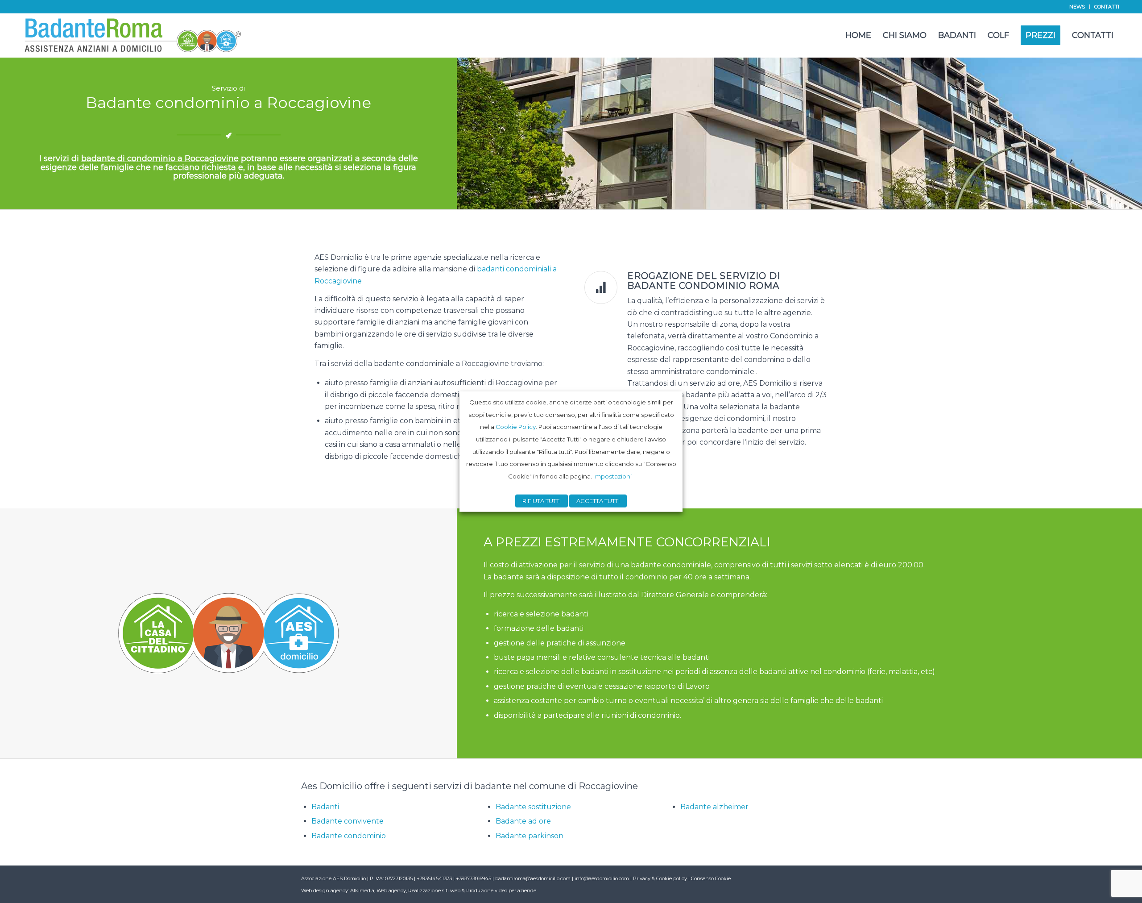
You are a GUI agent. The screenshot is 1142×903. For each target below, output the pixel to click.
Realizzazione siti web (434, 890)
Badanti (325, 807)
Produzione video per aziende (501, 890)
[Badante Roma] (133, 35)
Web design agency (324, 890)
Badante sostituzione (533, 807)
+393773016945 (474, 878)
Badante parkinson (529, 836)
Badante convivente (347, 821)
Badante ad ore (523, 821)
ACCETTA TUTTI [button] (598, 500)
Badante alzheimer (714, 807)
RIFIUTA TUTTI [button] (541, 500)
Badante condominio (348, 836)
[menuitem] (1077, 6)
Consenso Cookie (711, 878)
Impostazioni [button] (612, 476)
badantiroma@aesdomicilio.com (533, 878)
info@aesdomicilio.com (602, 878)
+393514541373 (435, 878)
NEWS (1077, 7)
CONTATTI (1106, 7)
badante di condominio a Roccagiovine (160, 158)
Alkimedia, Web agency (378, 890)
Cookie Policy (516, 426)
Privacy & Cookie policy (660, 878)
